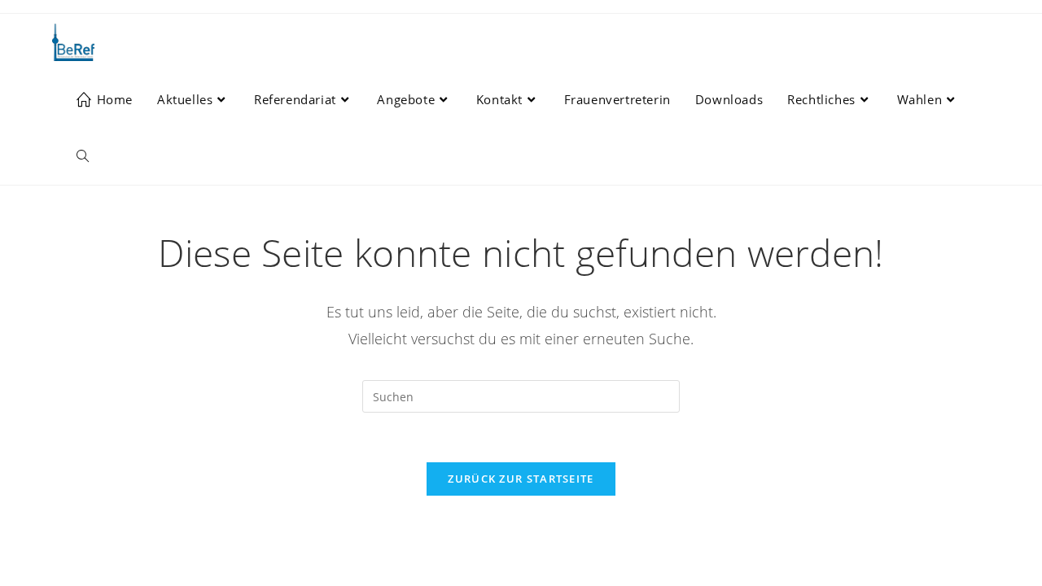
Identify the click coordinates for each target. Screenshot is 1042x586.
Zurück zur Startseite (520, 478)
